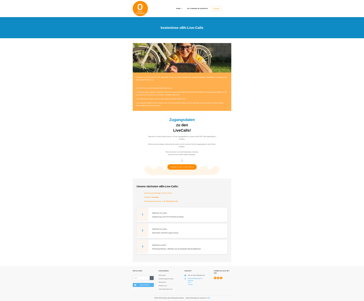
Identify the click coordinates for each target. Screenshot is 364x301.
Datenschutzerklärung (192, 298)
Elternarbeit (162, 275)
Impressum (203, 298)
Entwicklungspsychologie (166, 278)
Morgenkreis (162, 282)
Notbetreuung (163, 285)
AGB (208, 298)
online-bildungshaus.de (166, 289)
